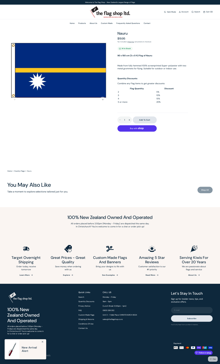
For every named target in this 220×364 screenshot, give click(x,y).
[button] (208, 12)
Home (9, 171)
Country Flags (19, 171)
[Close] (42, 341)
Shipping (130, 42)
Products (82, 23)
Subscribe (191, 318)
